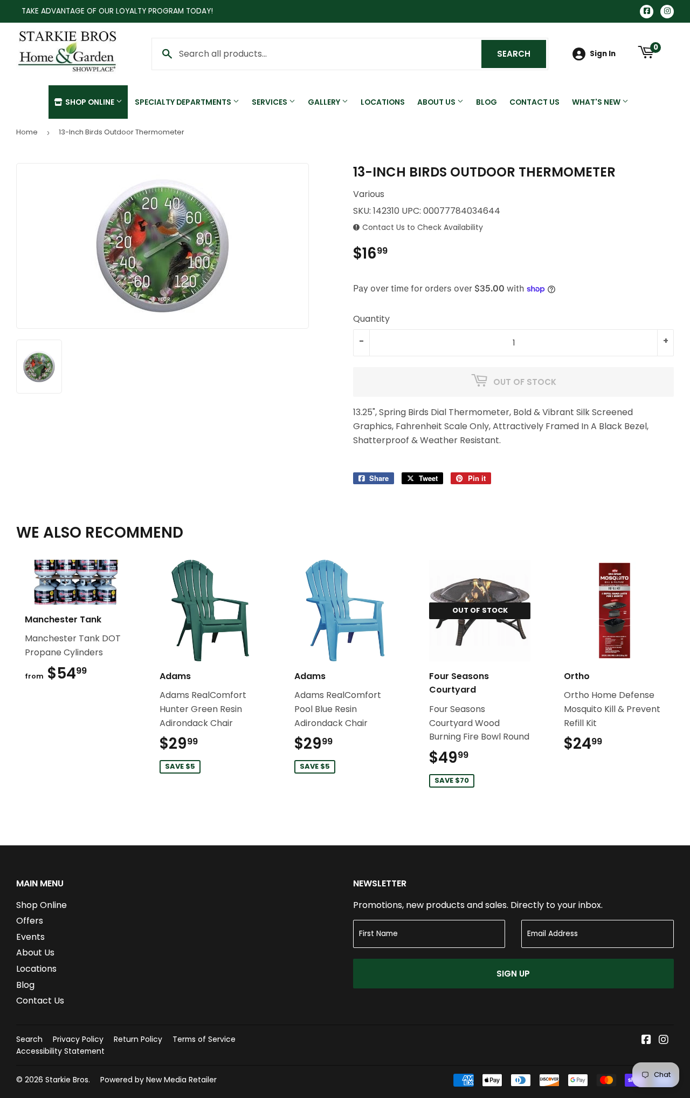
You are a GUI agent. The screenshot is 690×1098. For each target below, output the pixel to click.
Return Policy (138, 1039)
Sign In (603, 54)
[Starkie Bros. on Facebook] (646, 1040)
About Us (437, 102)
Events (30, 937)
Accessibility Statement (60, 1051)
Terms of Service (204, 1039)
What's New (597, 102)
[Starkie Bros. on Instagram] (663, 1040)
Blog (486, 102)
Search (521, 53)
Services (270, 102)
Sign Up (513, 973)
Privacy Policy (78, 1039)
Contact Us (534, 102)
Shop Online (90, 102)
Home (27, 132)
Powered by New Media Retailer (158, 1079)
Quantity (371, 319)
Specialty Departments (184, 102)
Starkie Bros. (67, 1079)
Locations (383, 102)
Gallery (325, 102)
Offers (29, 920)
